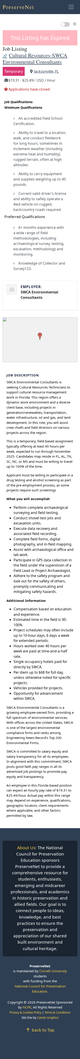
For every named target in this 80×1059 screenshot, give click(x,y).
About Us (26, 848)
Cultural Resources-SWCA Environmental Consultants (35, 58)
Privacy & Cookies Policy (26, 1012)
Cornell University (53, 971)
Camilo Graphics (48, 1018)
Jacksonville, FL (46, 71)
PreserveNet (18, 7)
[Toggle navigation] (71, 6)
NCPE (27, 1007)
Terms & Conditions (57, 1012)
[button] (40, 336)
